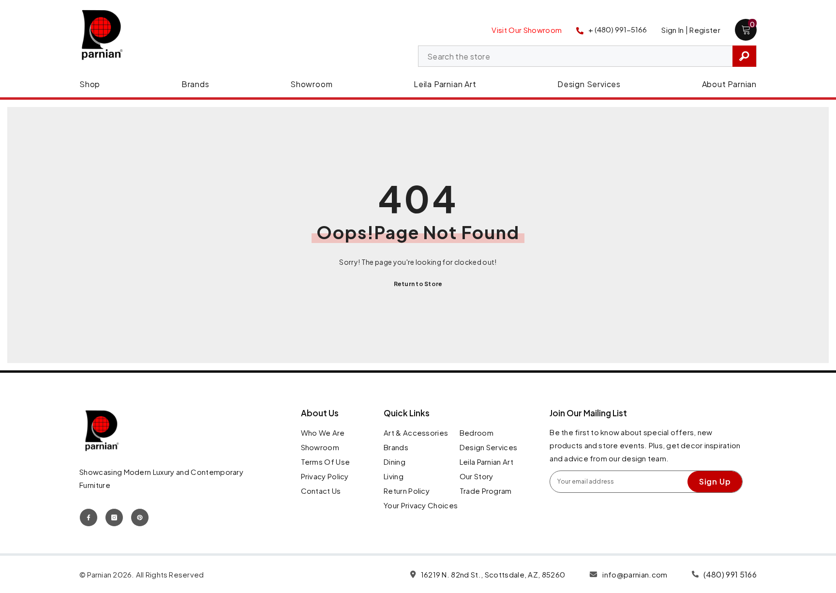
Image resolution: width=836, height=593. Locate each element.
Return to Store (418, 284)
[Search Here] (587, 56)
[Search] (587, 56)
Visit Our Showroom (527, 29)
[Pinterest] (140, 517)
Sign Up (715, 481)
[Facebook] (88, 517)
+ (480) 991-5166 (617, 29)
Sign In (672, 29)
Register (704, 29)
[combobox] (575, 56)
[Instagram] (114, 517)
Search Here (744, 56)
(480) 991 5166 (730, 574)
